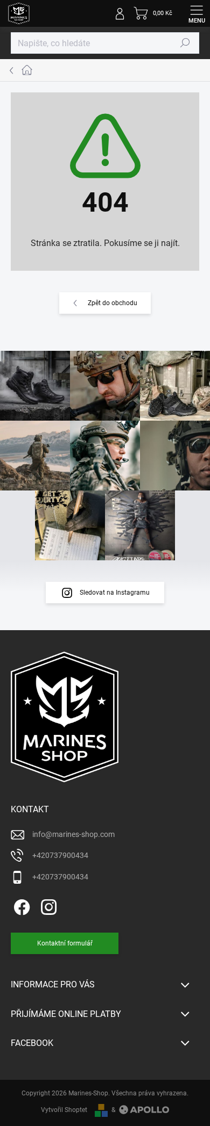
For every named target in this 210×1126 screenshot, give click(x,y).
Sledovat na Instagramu (115, 592)
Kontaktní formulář (65, 943)
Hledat (185, 43)
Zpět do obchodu (112, 303)
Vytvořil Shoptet (64, 1110)
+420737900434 (60, 855)
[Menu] (196, 13)
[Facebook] (20, 905)
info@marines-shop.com (73, 834)
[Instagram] (47, 905)
